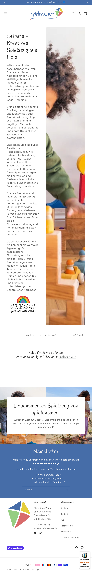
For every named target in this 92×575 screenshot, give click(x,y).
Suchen (64, 508)
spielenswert (19, 569)
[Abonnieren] (67, 490)
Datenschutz (67, 526)
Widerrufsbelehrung (70, 537)
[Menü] (88, 552)
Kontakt (64, 514)
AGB (63, 520)
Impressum (66, 532)
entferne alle (67, 357)
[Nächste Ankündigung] (87, 2)
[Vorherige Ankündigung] (4, 2)
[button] (6, 14)
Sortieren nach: (33, 335)
